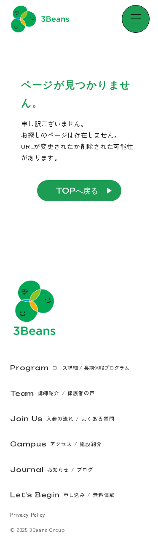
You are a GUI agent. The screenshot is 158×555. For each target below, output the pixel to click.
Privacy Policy (27, 514)
